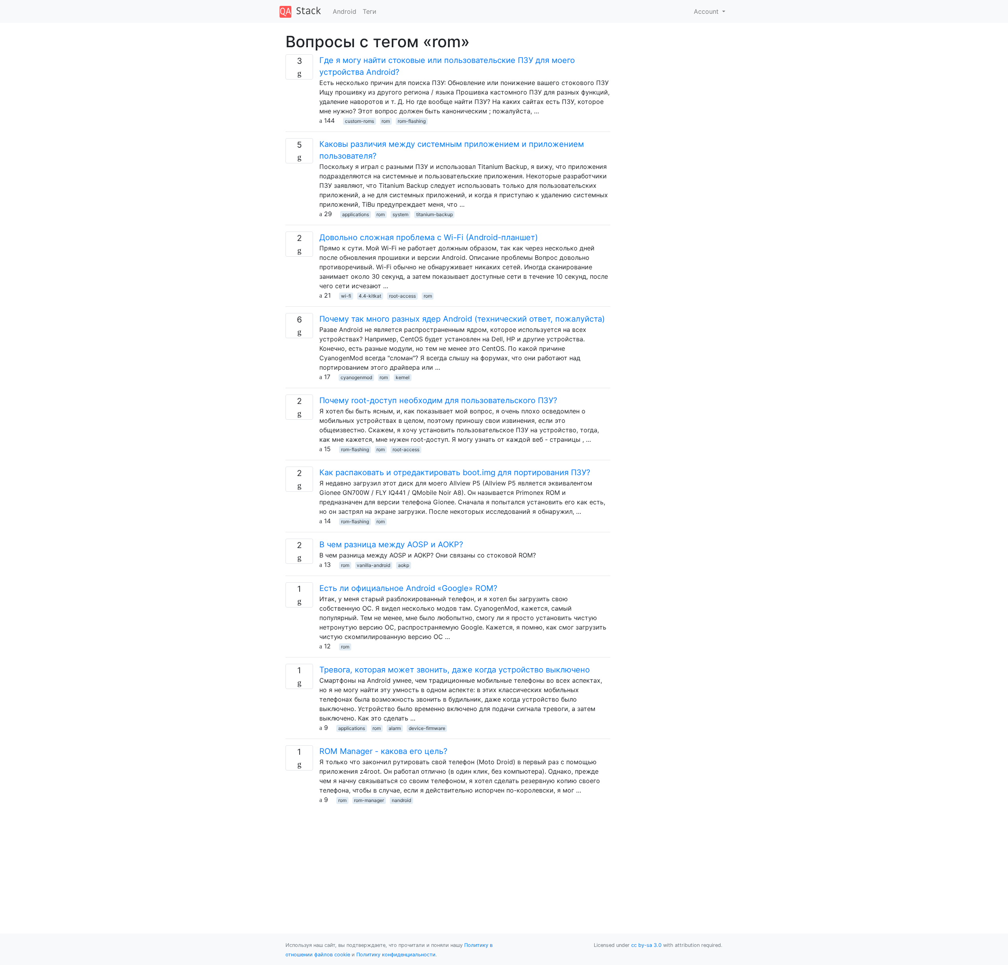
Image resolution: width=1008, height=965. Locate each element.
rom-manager (369, 800)
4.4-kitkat (370, 296)
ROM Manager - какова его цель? (383, 751)
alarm (395, 728)
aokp (403, 565)
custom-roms (359, 121)
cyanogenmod (356, 377)
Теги (369, 11)
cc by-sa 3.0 (646, 945)
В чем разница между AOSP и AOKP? (391, 544)
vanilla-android (373, 565)
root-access (402, 296)
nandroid (401, 800)
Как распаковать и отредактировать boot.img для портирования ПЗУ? (454, 472)
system (400, 214)
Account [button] (707, 11)
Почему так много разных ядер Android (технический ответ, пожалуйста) (462, 319)
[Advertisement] (447, 859)
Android (344, 11)
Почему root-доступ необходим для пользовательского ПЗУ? (438, 400)
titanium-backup (434, 214)
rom (386, 121)
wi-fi (346, 296)
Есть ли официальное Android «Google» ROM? (408, 588)
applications (355, 214)
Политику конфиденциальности (395, 955)
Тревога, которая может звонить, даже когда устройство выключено (454, 669)
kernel (403, 377)
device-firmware (427, 728)
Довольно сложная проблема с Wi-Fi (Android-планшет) (428, 237)
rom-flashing (412, 121)
